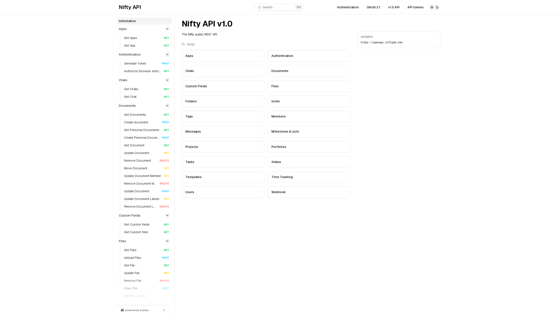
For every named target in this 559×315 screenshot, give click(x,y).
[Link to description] (237, 24)
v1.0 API (394, 7)
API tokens (415, 7)
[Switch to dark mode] (434, 7)
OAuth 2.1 (373, 7)
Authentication (348, 7)
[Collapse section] (167, 29)
